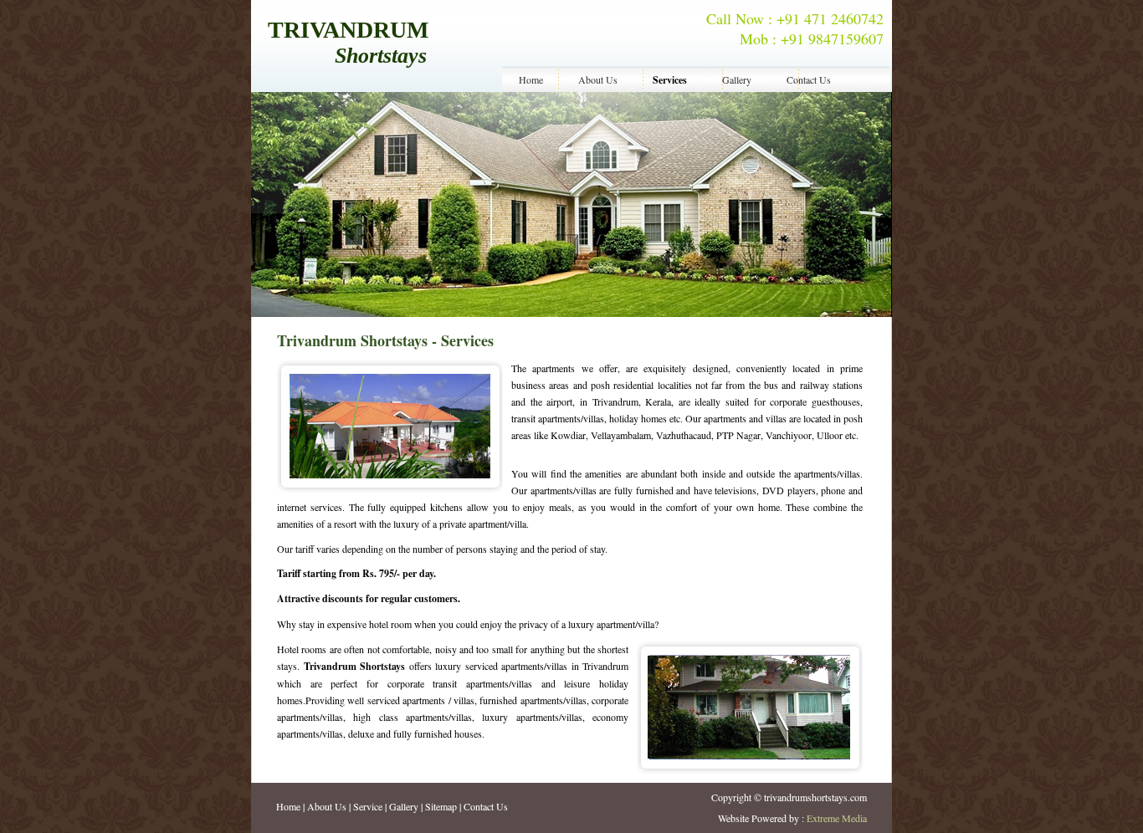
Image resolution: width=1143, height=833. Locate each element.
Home (531, 79)
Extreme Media (837, 818)
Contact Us (809, 79)
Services (670, 80)
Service (367, 806)
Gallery (736, 79)
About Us (598, 79)
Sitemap (441, 806)
